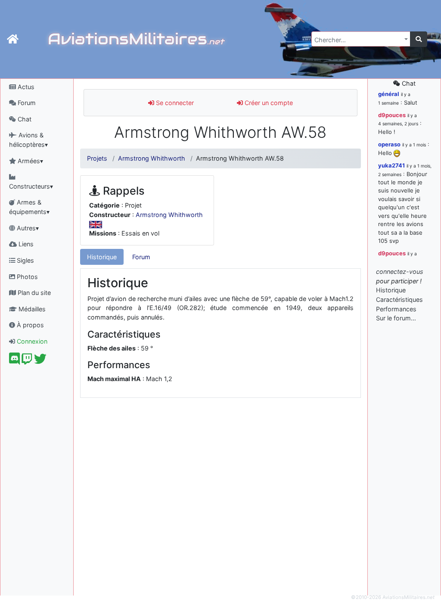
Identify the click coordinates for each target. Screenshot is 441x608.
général (388, 93)
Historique (102, 257)
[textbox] (358, 40)
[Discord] (14, 361)
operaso (389, 144)
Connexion (31, 341)
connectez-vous (399, 271)
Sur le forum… (396, 318)
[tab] (102, 257)
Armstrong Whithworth (151, 158)
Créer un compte (268, 102)
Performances (396, 309)
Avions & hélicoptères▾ (28, 139)
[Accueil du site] (13, 39)
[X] (40, 361)
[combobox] (360, 39)
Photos (26, 276)
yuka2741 (391, 165)
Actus (25, 86)
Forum (26, 102)
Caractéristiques (399, 299)
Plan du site (33, 292)
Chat (23, 119)
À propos (29, 325)
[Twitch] (27, 361)
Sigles (24, 260)
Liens (25, 244)
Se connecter (174, 102)
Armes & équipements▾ (29, 207)
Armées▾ (29, 160)
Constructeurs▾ (31, 186)
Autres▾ (27, 228)
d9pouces (392, 115)
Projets (97, 158)
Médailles (31, 309)
